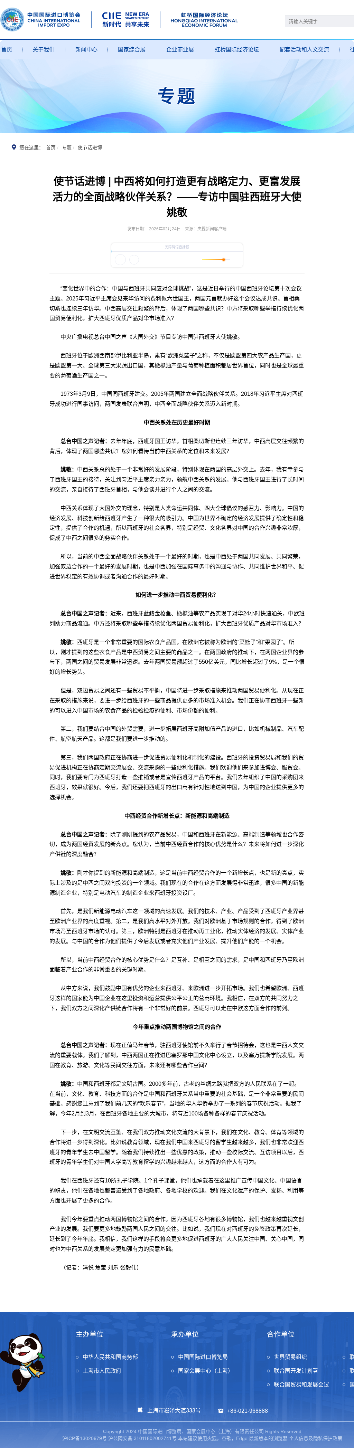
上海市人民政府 (102, 1371)
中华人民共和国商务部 (110, 1357)
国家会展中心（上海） (205, 1371)
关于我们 (43, 49)
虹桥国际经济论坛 (237, 49)
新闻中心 (86, 49)
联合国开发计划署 (296, 1371)
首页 (6, 49)
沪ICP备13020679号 (84, 1438)
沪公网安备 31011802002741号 (142, 1438)
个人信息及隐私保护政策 (315, 1438)
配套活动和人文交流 (304, 49)
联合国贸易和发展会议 (301, 1385)
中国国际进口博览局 (203, 1357)
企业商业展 (180, 49)
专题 (67, 147)
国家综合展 (132, 49)
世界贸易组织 (290, 1357)
